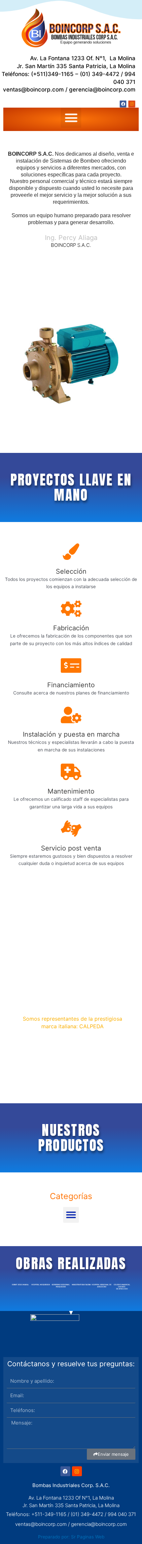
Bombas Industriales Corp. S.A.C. (71, 1485)
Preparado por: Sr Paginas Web (71, 1536)
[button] (71, 118)
